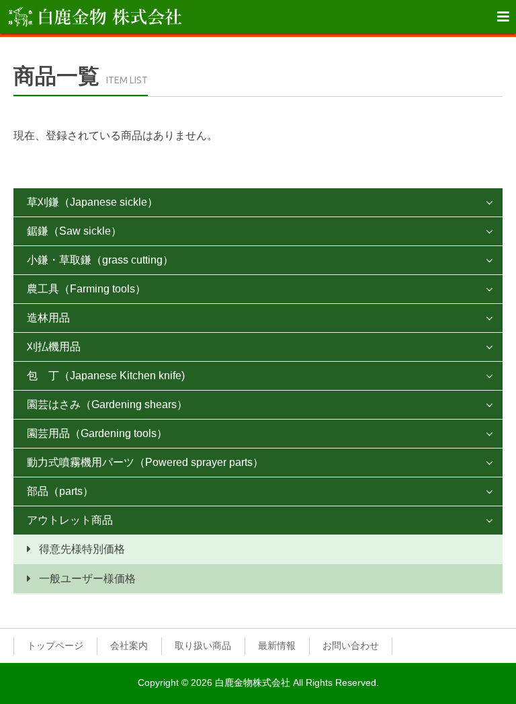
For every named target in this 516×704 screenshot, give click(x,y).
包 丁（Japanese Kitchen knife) (106, 375)
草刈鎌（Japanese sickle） (92, 202)
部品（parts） (60, 491)
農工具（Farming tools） (86, 289)
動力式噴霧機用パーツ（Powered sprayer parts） (145, 462)
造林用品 (48, 317)
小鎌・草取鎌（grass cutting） (100, 260)
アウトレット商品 (70, 520)
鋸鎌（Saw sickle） (74, 231)
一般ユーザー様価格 (87, 578)
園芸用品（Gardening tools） (97, 433)
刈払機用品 (54, 346)
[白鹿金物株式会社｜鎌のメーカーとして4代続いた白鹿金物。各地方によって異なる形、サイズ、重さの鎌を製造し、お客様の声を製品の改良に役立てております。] (94, 17)
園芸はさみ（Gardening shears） (107, 404)
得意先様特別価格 (82, 549)
